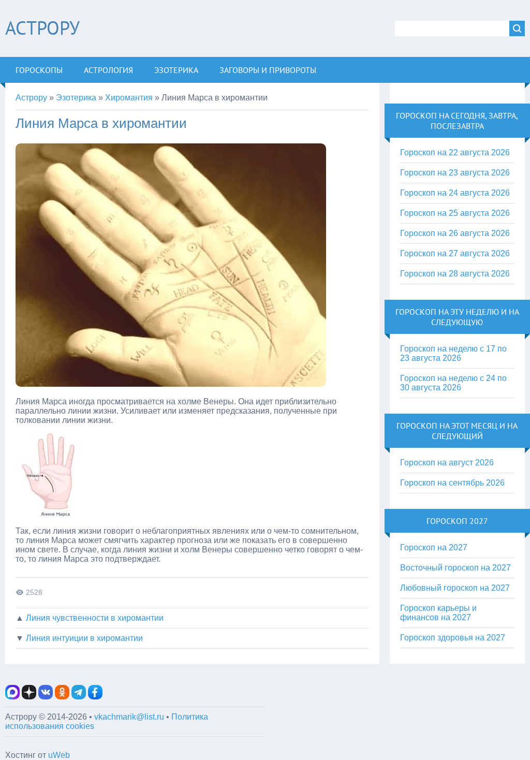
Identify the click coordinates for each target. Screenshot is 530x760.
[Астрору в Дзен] (29, 696)
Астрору (42, 28)
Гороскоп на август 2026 (447, 462)
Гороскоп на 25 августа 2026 (455, 213)
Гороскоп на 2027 (433, 547)
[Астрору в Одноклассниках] (62, 696)
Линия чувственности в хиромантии (95, 617)
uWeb (59, 755)
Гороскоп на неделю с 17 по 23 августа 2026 (453, 353)
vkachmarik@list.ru (129, 716)
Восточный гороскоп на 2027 (455, 567)
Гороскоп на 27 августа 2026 (455, 253)
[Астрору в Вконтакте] (45, 696)
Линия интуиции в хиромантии (84, 638)
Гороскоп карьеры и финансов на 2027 (438, 613)
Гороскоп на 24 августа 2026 (455, 192)
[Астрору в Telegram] (78, 696)
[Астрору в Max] (12, 696)
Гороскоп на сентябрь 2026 (452, 482)
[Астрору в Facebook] (95, 696)
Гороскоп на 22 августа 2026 (455, 152)
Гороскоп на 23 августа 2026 (455, 172)
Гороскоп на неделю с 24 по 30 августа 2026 (453, 383)
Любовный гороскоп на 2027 (455, 587)
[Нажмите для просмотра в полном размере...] (49, 513)
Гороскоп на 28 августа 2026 (455, 273)
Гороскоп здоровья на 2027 (452, 637)
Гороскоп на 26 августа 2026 (455, 233)
